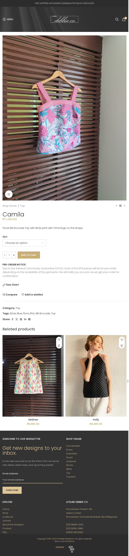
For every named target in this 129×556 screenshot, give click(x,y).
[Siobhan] (33, 375)
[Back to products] (120, 206)
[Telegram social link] (29, 319)
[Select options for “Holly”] (122, 345)
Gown (69, 457)
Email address (10, 473)
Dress (69, 449)
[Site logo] (64, 19)
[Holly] (95, 375)
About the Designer (13, 524)
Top (22, 206)
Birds (13, 313)
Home (6, 509)
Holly (96, 419)
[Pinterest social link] (21, 319)
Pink (32, 313)
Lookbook (8, 516)
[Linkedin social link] (25, 319)
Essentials (71, 453)
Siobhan (33, 419)
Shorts (69, 465)
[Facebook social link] (12, 319)
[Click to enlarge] (9, 194)
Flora (26, 313)
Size (5, 236)
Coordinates (73, 445)
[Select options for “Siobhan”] (59, 345)
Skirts (69, 469)
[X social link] (16, 319)
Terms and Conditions (64, 541)
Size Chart (12, 284)
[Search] (117, 19)
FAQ (5, 532)
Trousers (71, 476)
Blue (19, 313)
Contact (7, 528)
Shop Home (10, 206)
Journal (7, 520)
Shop (5, 513)
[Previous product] (116, 206)
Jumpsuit (71, 461)
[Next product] (124, 206)
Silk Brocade (42, 313)
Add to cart (29, 255)
